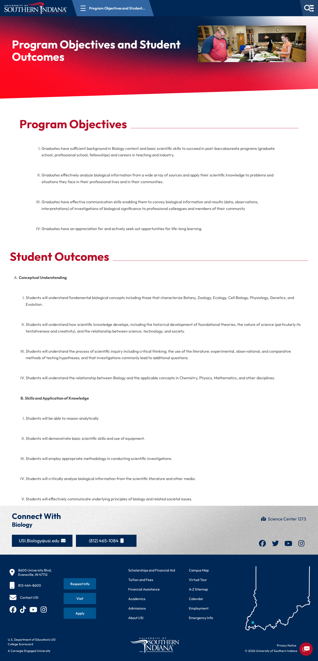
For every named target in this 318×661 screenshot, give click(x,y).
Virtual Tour (198, 580)
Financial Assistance (144, 589)
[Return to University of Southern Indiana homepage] (154, 645)
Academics (136, 599)
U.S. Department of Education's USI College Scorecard (32, 642)
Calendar (196, 599)
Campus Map (199, 570)
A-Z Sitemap (198, 589)
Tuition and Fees (140, 580)
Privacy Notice (286, 645)
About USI (135, 618)
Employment (199, 608)
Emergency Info (201, 618)
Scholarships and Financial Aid (151, 570)
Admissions (137, 608)
